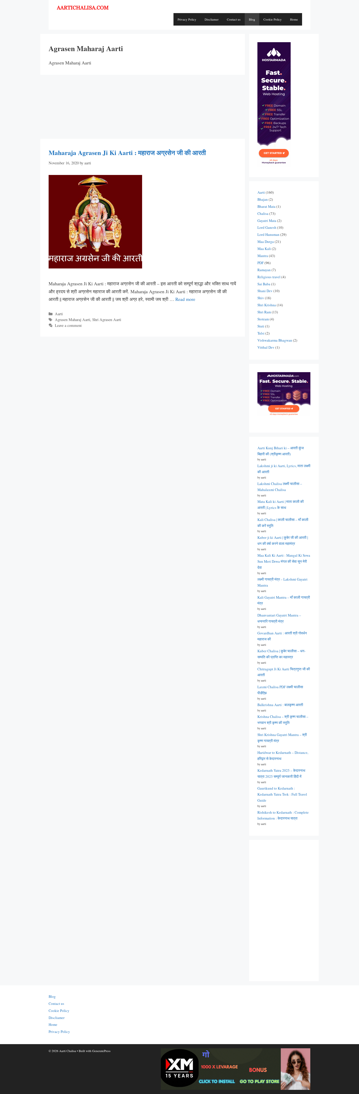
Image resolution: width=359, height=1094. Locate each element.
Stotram (263, 319)
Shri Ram (264, 312)
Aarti (59, 313)
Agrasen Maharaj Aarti (72, 319)
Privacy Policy (187, 19)
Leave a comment (68, 325)
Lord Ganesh (266, 227)
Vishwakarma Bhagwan (274, 340)
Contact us (234, 19)
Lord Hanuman (268, 234)
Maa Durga (265, 241)
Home (294, 19)
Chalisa (262, 213)
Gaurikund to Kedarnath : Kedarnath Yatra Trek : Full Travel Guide (282, 794)
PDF (260, 262)
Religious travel (268, 276)
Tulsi (260, 333)
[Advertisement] (142, 108)
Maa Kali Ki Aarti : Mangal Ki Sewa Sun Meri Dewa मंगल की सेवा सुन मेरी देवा (283, 561)
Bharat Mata (266, 206)
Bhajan (262, 199)
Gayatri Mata (266, 220)
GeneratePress (101, 1051)
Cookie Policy (272, 19)
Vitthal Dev (265, 347)
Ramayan (264, 269)
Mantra (262, 255)
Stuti (260, 326)
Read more (185, 299)
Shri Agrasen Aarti (106, 319)
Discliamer (212, 19)
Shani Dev (265, 290)
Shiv (260, 297)
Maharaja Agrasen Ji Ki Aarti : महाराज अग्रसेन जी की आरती (127, 152)
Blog (252, 19)
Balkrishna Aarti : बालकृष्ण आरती (280, 704)
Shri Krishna (266, 305)
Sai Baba (263, 284)
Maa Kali (264, 248)
